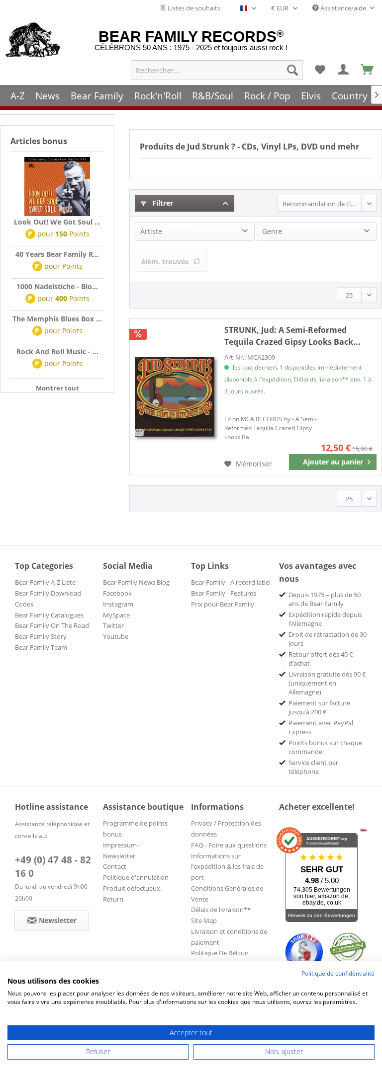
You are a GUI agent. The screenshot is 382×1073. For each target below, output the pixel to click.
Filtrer (161, 203)
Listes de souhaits (193, 7)
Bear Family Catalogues (49, 615)
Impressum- (121, 845)
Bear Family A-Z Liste (45, 582)
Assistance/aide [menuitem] (343, 7)
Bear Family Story (41, 636)
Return (113, 899)
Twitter (113, 625)
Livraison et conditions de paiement (229, 937)
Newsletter (119, 855)
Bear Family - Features (223, 593)
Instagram (118, 604)
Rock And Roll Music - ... (57, 351)
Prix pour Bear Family (222, 604)
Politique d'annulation (136, 877)
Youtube (115, 636)
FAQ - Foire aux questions (229, 845)
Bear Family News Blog (136, 582)
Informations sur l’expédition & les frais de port (227, 866)
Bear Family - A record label (231, 582)
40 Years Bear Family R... (57, 254)
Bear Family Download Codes (48, 599)
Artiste (151, 231)
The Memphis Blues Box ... (57, 318)
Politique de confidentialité (338, 973)
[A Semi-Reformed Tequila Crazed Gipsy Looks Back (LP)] (174, 397)
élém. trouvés (165, 261)
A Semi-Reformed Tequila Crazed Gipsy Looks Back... (292, 335)
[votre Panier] (344, 70)
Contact (114, 866)
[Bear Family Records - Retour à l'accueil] (33, 40)
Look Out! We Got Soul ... (57, 222)
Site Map (204, 920)
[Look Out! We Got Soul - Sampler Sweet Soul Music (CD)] (57, 187)
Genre (272, 231)
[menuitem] (217, 70)
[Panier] (368, 70)
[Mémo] (320, 70)
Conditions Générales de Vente (227, 894)
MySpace (116, 615)
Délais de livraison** (221, 909)
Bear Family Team (41, 647)
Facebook (117, 593)
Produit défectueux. (132, 888)
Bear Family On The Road (52, 625)
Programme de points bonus (135, 829)
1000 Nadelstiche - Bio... (57, 286)
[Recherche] (292, 70)
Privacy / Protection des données (226, 829)
